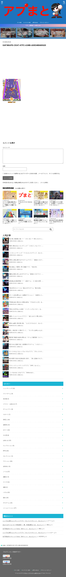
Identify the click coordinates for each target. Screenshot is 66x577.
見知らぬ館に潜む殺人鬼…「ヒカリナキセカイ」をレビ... (26, 323)
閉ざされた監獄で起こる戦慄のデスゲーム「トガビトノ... (26, 344)
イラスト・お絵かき (10, 404)
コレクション (8, 456)
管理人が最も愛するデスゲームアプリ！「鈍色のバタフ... (26, 260)
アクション (7, 461)
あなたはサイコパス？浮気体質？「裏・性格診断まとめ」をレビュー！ (24, 525)
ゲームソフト (8, 409)
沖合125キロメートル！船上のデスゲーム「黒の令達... (25, 288)
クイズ (6, 482)
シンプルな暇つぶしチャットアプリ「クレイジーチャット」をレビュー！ (24, 521)
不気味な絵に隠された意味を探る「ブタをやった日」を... (26, 302)
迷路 (5, 487)
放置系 (6, 424)
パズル (6, 492)
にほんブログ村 (7, 558)
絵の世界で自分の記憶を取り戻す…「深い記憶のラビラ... (26, 358)
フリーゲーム (8, 393)
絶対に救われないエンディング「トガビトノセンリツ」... (26, 246)
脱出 (5, 497)
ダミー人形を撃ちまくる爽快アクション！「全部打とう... (26, 295)
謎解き (6, 477)
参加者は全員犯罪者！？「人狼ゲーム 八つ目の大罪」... (26, 281)
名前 (4, 166)
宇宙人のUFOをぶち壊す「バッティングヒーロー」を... (25, 309)
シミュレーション (9, 508)
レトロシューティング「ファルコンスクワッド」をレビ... (26, 253)
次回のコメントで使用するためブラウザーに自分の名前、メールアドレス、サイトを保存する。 (32, 173)
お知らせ (7, 440)
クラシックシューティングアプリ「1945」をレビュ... (25, 365)
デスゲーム (7, 503)
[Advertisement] (33, 63)
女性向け (6, 466)
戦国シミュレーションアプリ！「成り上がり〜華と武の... (26, 316)
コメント (6, 147)
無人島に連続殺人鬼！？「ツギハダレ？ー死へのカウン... (26, 238)
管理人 (6, 419)
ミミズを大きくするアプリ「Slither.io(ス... (21, 372)
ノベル (6, 471)
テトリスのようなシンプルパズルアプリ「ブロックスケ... (26, 351)
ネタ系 (6, 435)
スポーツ (6, 414)
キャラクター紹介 (27, 22)
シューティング (9, 388)
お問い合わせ (35, 22)
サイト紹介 (19, 22)
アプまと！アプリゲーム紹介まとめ (31, 573)
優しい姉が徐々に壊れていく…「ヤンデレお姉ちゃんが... (26, 330)
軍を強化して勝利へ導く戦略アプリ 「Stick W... (23, 267)
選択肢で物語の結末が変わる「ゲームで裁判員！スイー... (26, 337)
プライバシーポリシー (44, 22)
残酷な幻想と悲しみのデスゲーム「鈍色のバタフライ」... (26, 274)
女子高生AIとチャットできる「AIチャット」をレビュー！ (20, 528)
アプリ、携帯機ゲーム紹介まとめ (33, 25)
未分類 (6, 399)
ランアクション (8, 445)
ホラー (6, 430)
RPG (6, 450)
